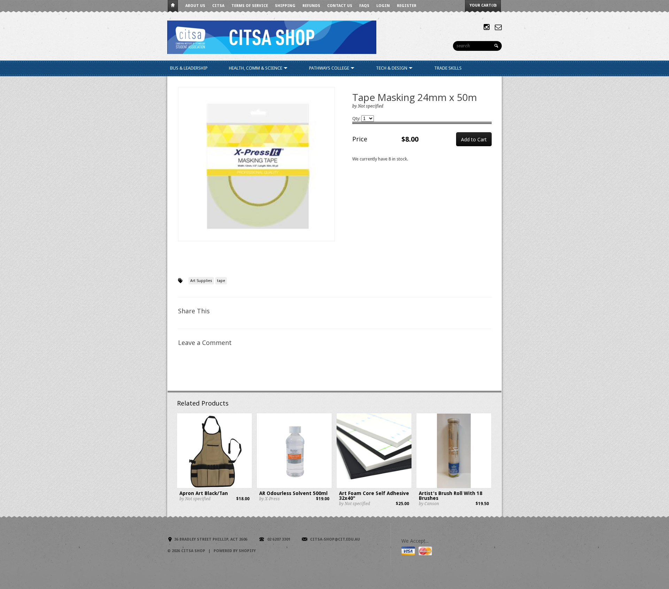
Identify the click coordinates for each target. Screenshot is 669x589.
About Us (195, 5)
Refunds (311, 5)
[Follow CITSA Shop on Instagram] (487, 27)
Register (406, 5)
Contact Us (339, 5)
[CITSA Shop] (271, 36)
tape (221, 280)
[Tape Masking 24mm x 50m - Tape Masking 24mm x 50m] (256, 164)
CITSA (218, 5)
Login (383, 5)
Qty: (356, 118)
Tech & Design (392, 68)
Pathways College (329, 68)
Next (329, 171)
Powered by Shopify (235, 551)
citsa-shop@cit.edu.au (335, 539)
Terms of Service (249, 5)
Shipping (285, 5)
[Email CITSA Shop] (498, 27)
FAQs (364, 5)
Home (172, 6)
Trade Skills (448, 68)
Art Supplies (201, 280)
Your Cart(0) (483, 5)
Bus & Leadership (189, 68)
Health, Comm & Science (256, 68)
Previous (183, 171)
